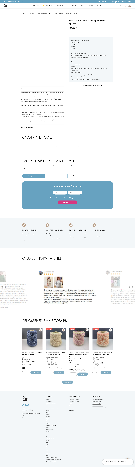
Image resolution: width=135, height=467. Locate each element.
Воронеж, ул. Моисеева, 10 (14, 1)
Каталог (35, 5)
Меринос (48, 423)
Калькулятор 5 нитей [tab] (102, 176)
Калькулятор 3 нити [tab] (56, 176)
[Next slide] (131, 287)
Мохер (47, 427)
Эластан (48, 448)
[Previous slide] (4, 287)
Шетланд (48, 421)
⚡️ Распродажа (47, 5)
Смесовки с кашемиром (52, 408)
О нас (70, 403)
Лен (47, 442)
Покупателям (72, 5)
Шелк (47, 446)
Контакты (90, 5)
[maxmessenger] (28, 405)
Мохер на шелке (50, 429)
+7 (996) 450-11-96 (124, 1)
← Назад (25, 10)
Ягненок (48, 414)
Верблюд (48, 431)
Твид (47, 444)
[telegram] (26, 405)
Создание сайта (26, 418)
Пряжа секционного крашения (53, 459)
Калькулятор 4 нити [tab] (79, 176)
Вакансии (100, 5)
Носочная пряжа (50, 438)
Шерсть (48, 418)
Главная (24, 13)
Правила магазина (74, 401)
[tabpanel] (67, 198)
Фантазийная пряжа (51, 461)
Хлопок (47, 440)
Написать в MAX (96, 403)
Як (46, 433)
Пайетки (48, 451)
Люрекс (48, 453)
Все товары (48, 399)
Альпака (48, 416)
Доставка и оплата (74, 399)
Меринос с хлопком (51, 425)
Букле (47, 436)
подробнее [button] (102, 1)
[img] (116, 2)
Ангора (47, 412)
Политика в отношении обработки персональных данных (31, 414)
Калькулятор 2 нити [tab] (33, 176)
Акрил (47, 455)
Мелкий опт (60, 5)
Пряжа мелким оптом (51, 403)
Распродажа (49, 401)
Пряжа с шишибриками (44, 13)
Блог (81, 5)
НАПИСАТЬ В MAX (89, 33)
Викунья (48, 410)
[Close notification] (132, 460)
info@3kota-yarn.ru (97, 401)
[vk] (23, 405)
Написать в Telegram (97, 406)
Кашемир (48, 406)
